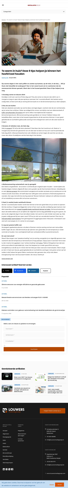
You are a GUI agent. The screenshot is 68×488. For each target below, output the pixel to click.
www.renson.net (7, 258)
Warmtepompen (8, 462)
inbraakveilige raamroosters (11, 218)
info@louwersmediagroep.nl (55, 440)
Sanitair (5, 450)
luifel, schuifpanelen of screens (12, 112)
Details (52, 484)
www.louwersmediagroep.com (56, 473)
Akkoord (60, 484)
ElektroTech (6, 446)
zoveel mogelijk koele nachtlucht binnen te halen (33, 209)
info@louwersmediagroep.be (55, 465)
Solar (4, 440)
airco (41, 243)
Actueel (5, 430)
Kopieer (45, 271)
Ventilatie (5, 78)
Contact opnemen (21, 439)
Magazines (21, 430)
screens (9, 128)
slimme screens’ (12, 191)
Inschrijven (34, 349)
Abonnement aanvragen (22, 434)
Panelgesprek (7, 437)
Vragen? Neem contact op (52, 410)
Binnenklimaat (7, 453)
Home (4, 20)
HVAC (4, 443)
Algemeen (6, 434)
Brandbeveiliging (8, 456)
